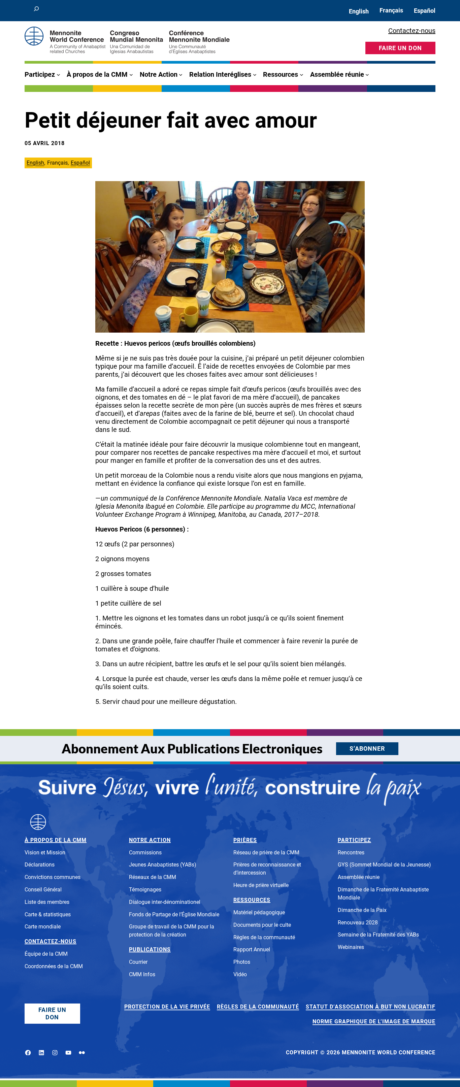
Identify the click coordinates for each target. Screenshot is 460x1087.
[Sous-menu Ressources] (301, 74)
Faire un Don (52, 1013)
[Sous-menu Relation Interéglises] (255, 74)
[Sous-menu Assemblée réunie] (367, 74)
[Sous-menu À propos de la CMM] (131, 74)
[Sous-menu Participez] (58, 74)
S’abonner (367, 748)
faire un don (400, 48)
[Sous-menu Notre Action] (181, 74)
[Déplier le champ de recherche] (36, 10)
